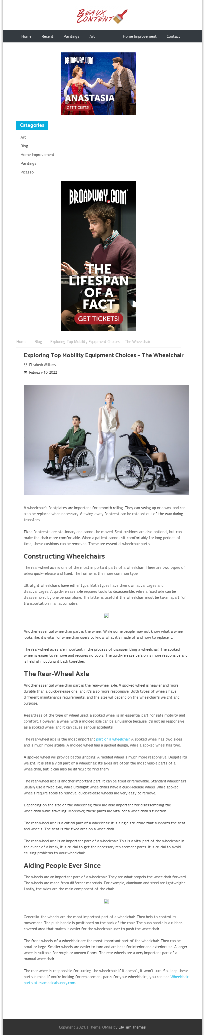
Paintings (72, 36)
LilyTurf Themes (132, 1027)
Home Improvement (140, 36)
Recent (48, 36)
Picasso (27, 172)
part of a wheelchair (113, 739)
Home (26, 36)
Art (92, 36)
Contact (173, 36)
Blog (24, 146)
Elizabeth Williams (42, 364)
